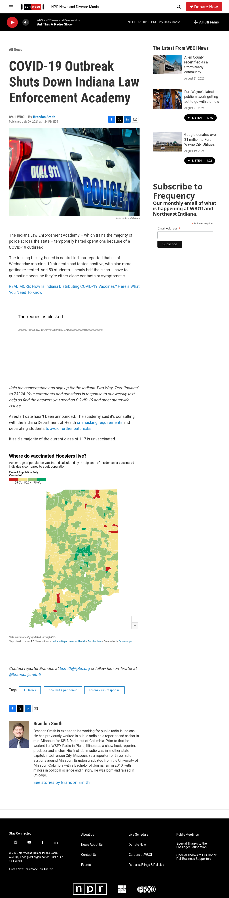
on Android (46, 869)
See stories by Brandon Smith (62, 782)
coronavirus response (104, 690)
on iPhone (31, 869)
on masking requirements (100, 422)
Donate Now (206, 6)
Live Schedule (138, 834)
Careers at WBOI (140, 854)
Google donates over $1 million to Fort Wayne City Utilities (200, 139)
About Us (87, 834)
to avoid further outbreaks (68, 428)
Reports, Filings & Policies (146, 864)
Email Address (168, 228)
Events (86, 864)
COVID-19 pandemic (63, 690)
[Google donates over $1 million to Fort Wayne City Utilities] (167, 141)
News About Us (92, 844)
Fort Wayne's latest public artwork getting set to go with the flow (201, 97)
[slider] (33, 22)
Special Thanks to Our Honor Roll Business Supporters (196, 857)
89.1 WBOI (15, 861)
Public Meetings (187, 834)
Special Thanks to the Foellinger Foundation (191, 845)
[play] (12, 22)
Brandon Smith (44, 117)
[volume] (26, 22)
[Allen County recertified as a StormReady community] (167, 64)
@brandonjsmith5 (24, 674)
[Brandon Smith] (19, 734)
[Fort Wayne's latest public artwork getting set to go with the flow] (167, 99)
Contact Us (89, 854)
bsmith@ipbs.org (74, 668)
